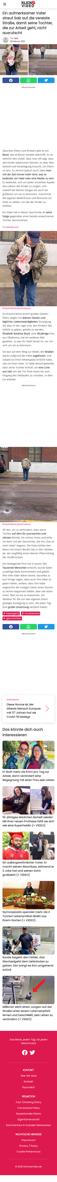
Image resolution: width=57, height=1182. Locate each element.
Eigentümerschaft (29, 1119)
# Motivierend (30, 613)
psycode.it (28, 1087)
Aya (16, 38)
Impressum (29, 1140)
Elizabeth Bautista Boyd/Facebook (16, 308)
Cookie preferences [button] (28, 1151)
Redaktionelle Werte (28, 1113)
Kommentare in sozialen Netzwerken (28, 1125)
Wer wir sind (28, 1075)
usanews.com (12, 226)
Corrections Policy (28, 1108)
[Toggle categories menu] (4, 4)
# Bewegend (11, 613)
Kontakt (28, 1081)
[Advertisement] (28, 117)
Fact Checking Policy (28, 1102)
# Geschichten (12, 618)
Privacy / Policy (28, 1146)
